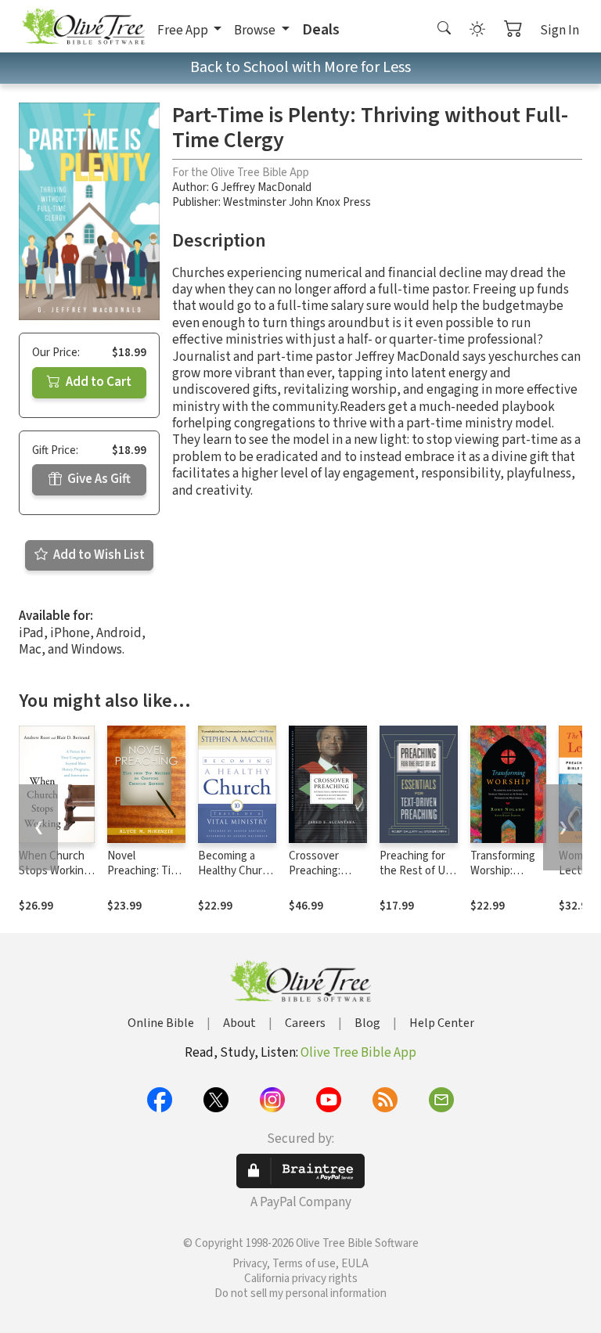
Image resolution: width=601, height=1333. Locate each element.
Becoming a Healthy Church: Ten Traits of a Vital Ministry (237, 878)
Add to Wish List (98, 555)
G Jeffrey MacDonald (261, 187)
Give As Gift (98, 479)
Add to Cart (97, 382)
